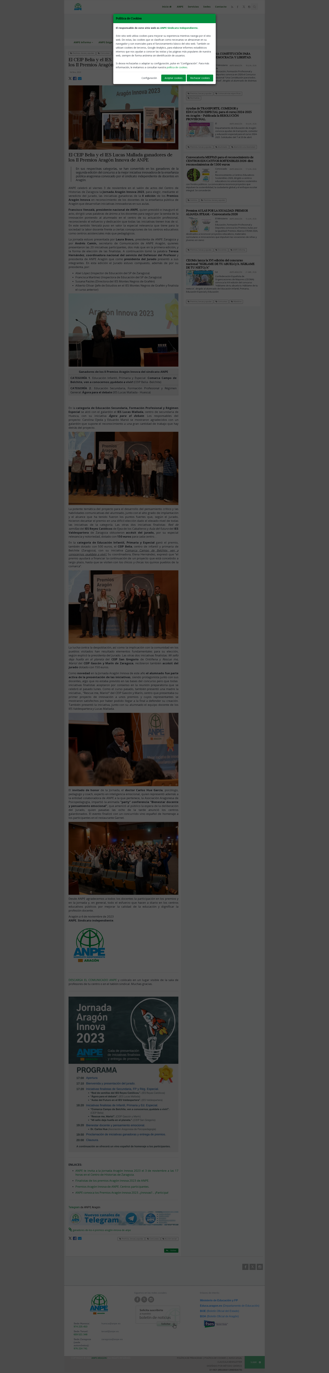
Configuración (149, 78)
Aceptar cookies (173, 78)
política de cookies (177, 67)
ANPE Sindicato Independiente (179, 27)
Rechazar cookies (200, 78)
